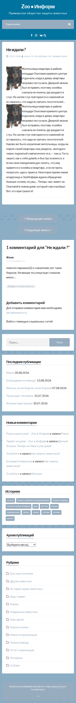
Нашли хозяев (19, 627)
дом (36, 506)
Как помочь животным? (45, 453)
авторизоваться (16, 312)
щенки (10, 518)
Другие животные (21, 581)
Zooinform (13, 453)
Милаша (36, 473)
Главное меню (13, 24)
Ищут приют (17, 596)
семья (36, 512)
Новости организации (23, 634)
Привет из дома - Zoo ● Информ (26, 441)
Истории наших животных (26, 588)
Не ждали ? (16, 49)
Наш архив (17, 619)
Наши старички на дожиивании (33, 500)
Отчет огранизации (22, 650)
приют (26, 512)
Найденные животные (24, 611)
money (10, 500)
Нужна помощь (60, 500)
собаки (46, 512)
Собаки (15, 665)
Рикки (65, 433)
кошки (54, 506)
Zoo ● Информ (38, 6)
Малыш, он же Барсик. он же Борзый (29, 388)
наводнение (13, 512)
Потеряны (16, 657)
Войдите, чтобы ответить (21, 286)
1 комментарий (59, 56)
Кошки (14, 604)
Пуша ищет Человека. (20, 395)
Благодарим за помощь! (21, 380)
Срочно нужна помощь (18, 506)
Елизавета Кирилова (19, 461)
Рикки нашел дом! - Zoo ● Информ (28, 433)
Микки (10, 372)
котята (44, 506)
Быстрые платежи (21, 573)
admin (27, 56)
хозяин (56, 512)
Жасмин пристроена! (19, 403)
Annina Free (57, 686)
